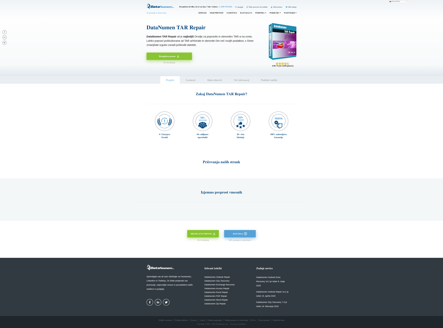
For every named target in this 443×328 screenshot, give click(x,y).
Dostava (194, 320)
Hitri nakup (292, 7)
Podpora (260, 13)
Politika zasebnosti (165, 320)
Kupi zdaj (238, 233)
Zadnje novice (264, 268)
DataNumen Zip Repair (215, 304)
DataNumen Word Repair (216, 300)
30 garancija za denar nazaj (156, 13)
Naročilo (232, 13)
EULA (253, 320)
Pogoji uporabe (264, 320)
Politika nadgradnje (215, 320)
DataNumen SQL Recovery (216, 281)
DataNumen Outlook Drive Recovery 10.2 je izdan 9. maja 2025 (270, 281)
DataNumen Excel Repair (216, 292)
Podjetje (274, 13)
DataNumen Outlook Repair (217, 277)
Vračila (202, 320)
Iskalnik (240, 7)
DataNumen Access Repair (216, 288)
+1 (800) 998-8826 (225, 6)
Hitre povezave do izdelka (258, 7)
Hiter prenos (277, 7)
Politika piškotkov (181, 320)
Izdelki (202, 13)
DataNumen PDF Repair (215, 296)
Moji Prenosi (216, 13)
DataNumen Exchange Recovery (219, 285)
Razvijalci (246, 13)
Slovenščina (395, 1)
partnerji (289, 13)
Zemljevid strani (278, 320)
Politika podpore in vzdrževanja (236, 320)
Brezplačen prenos (167, 56)
